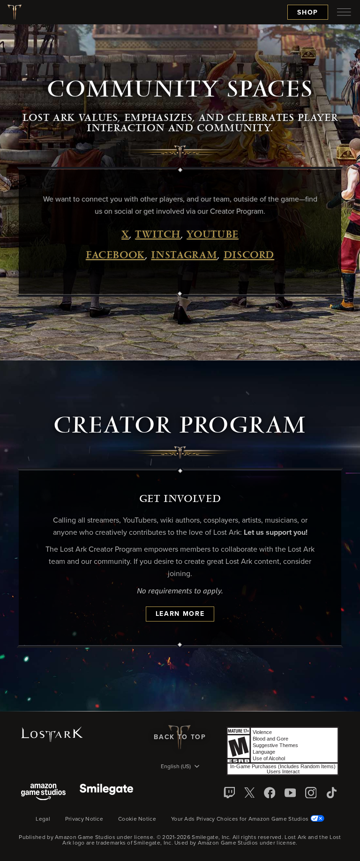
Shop (307, 12)
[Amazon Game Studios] (43, 793)
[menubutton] (344, 12)
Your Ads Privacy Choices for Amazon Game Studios (240, 819)
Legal (43, 819)
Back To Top (180, 737)
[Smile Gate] (106, 793)
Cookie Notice (137, 819)
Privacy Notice (84, 819)
